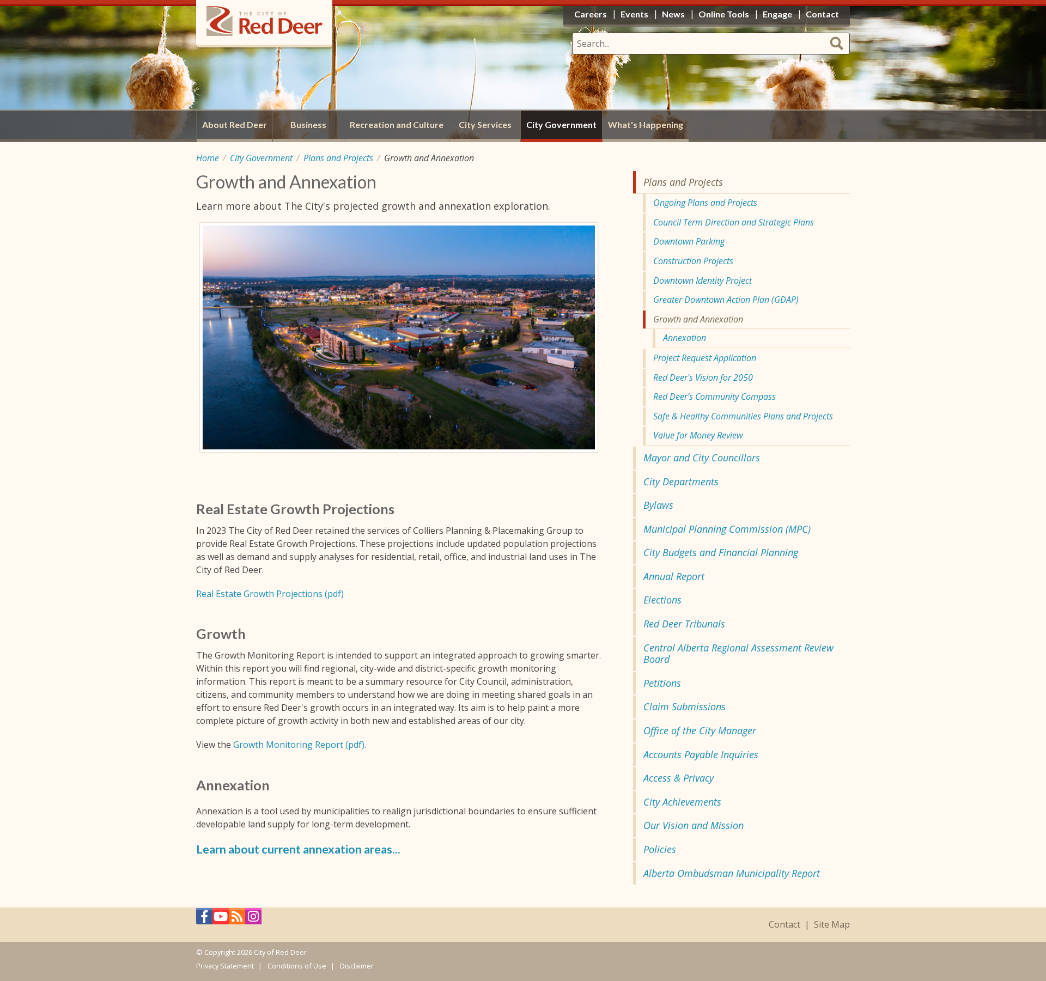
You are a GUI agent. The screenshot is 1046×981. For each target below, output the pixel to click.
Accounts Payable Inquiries (700, 754)
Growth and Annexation (698, 319)
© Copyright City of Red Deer (251, 952)
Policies (659, 849)
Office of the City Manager (699, 730)
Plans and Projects (338, 158)
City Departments (681, 481)
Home (207, 158)
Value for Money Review (698, 435)
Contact (784, 924)
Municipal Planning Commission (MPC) (727, 528)
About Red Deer (234, 124)
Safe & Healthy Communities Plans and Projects (743, 416)
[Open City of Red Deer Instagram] (253, 919)
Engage (777, 14)
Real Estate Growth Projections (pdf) (270, 594)
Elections (662, 599)
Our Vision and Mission (693, 825)
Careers (590, 14)
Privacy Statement (225, 966)
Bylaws (658, 504)
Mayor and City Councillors (701, 457)
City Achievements (682, 801)
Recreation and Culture (396, 124)
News (673, 14)
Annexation (684, 338)
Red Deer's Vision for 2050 (703, 377)
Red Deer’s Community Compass (714, 397)
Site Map (832, 924)
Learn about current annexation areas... (298, 849)
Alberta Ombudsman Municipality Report (731, 873)
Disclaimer (357, 966)
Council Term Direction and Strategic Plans (733, 222)
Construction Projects (693, 261)
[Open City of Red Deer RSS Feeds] (237, 919)
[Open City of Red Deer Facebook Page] (204, 919)
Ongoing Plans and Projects (705, 203)
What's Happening (645, 124)
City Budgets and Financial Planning (720, 552)
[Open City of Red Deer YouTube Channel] (220, 919)
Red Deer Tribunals (684, 623)
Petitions (662, 683)
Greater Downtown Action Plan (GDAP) (726, 300)
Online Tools (723, 14)
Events (634, 14)
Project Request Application (704, 358)
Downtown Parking (689, 241)
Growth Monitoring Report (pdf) (298, 745)
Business (308, 124)
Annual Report (673, 576)
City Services (485, 124)
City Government (261, 158)
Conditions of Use (296, 966)
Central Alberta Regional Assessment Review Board (738, 653)
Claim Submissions (684, 706)
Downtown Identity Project (702, 281)
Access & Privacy (678, 777)
